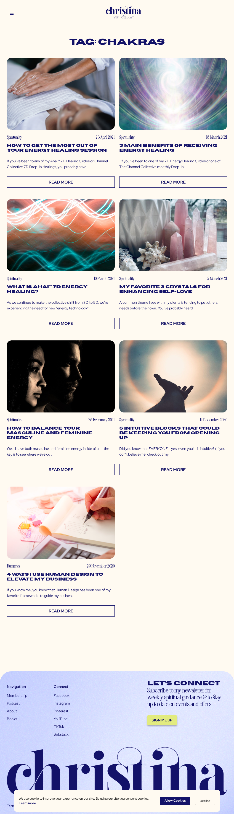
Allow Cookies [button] (175, 800)
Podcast (13, 703)
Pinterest (61, 711)
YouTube (61, 718)
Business (13, 566)
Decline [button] (205, 801)
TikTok (59, 726)
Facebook (61, 695)
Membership (17, 695)
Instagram (62, 703)
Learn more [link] (27, 803)
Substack (61, 734)
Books (12, 718)
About (12, 711)
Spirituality (14, 137)
